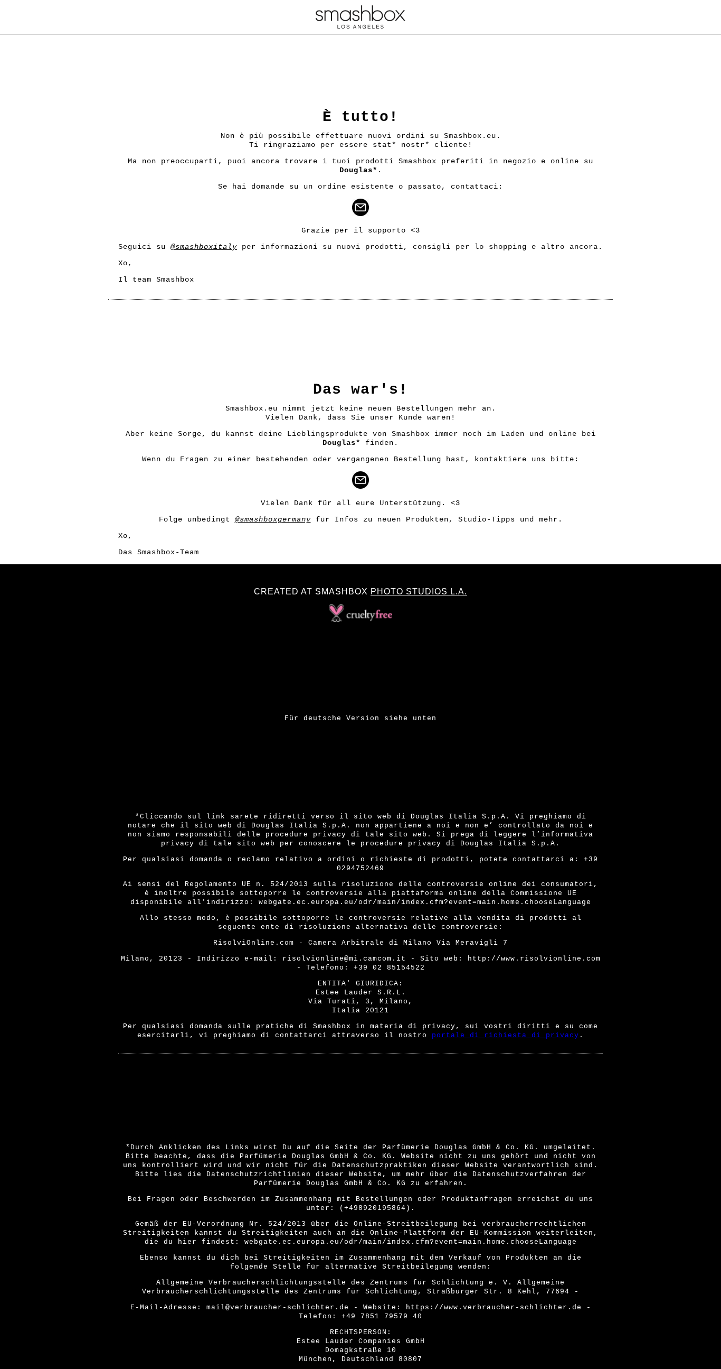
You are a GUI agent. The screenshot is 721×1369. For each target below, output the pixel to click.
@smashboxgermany (273, 519)
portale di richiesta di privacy (505, 1035)
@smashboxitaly (203, 247)
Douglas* (358, 170)
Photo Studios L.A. (419, 591)
